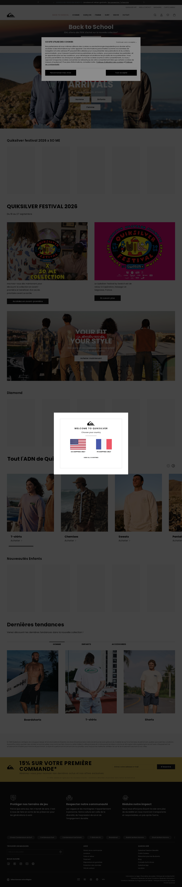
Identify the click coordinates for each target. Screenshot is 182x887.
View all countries (91, 457)
